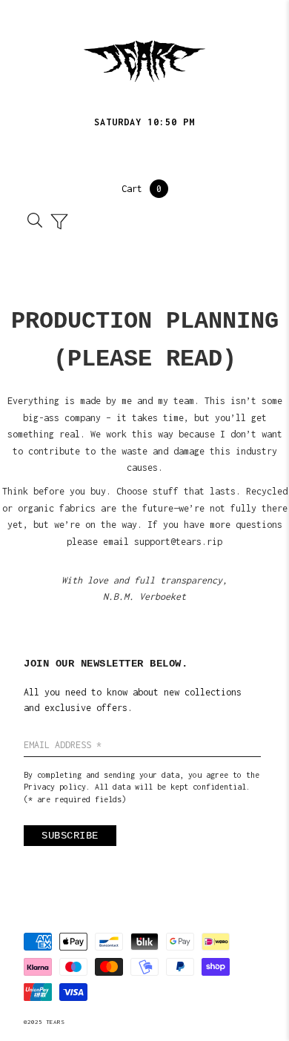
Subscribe (70, 836)
